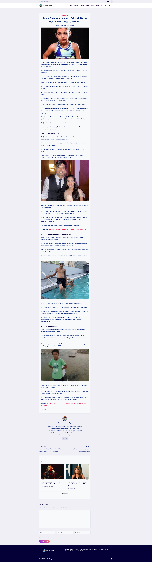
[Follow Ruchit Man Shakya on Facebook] (63, 438)
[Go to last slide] (43, 478)
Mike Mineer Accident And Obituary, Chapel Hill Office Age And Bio (67, 230)
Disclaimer (67, 550)
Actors (92, 5)
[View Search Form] (112, 1)
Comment (43, 512)
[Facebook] (108, 1)
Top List (83, 5)
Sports (97, 5)
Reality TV (103, 5)
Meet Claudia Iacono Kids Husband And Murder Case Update (79, 449)
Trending (64, 15)
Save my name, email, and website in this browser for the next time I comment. (61, 537)
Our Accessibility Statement (87, 549)
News (87, 5)
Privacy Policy (78, 549)
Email (60, 533)
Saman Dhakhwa (73, 488)
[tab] (62, 493)
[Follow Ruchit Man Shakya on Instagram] (66, 438)
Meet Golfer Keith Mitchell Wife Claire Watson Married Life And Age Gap (50, 449)
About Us (67, 549)
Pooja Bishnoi (45, 410)
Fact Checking (101, 549)
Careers (106, 549)
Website (77, 533)
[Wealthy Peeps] (46, 6)
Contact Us (72, 549)
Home (71, 5)
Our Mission (72, 550)
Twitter (70, 201)
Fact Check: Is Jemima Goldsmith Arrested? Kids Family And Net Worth (77, 484)
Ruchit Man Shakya (61, 25)
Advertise (95, 549)
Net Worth (76, 5)
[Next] (87, 478)
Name (42, 533)
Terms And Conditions (80, 550)
